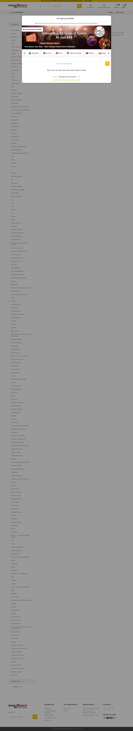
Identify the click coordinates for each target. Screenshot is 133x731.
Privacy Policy (58, 80)
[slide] (109, 53)
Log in (79, 77)
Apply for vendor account (72, 80)
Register (55, 77)
